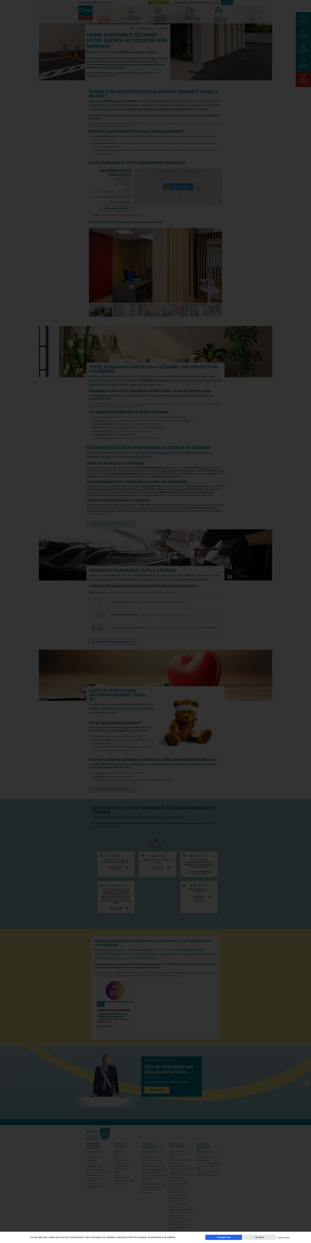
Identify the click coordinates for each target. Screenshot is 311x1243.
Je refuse (259, 1237)
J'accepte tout (223, 1237)
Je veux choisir (283, 1237)
